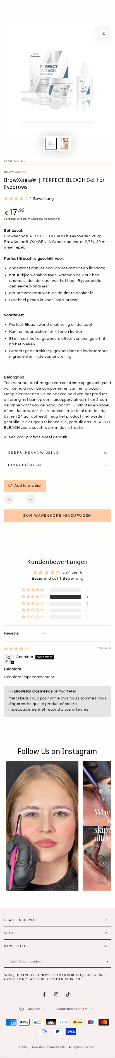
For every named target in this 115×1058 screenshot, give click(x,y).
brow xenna (15, 171)
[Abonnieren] (108, 962)
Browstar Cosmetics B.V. (49, 1047)
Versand (10, 218)
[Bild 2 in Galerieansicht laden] (64, 144)
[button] (17, 198)
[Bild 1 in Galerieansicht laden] (51, 144)
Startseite (13, 161)
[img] (16, 649)
